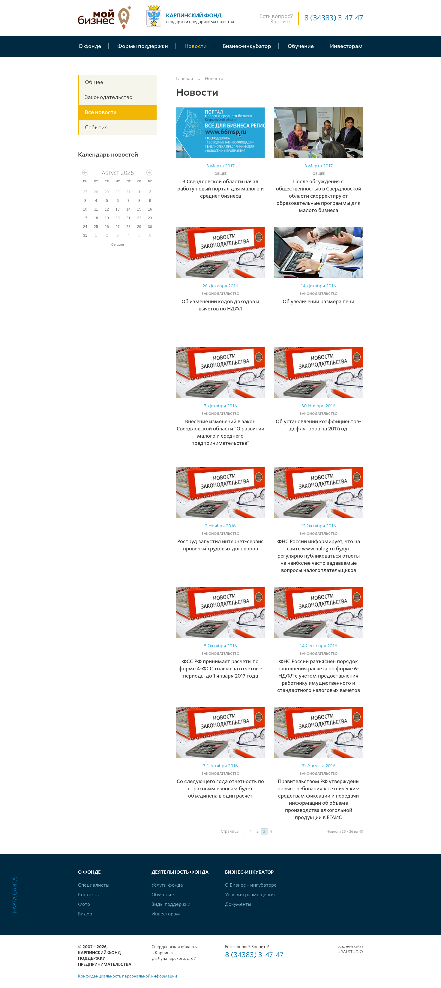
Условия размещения (250, 894)
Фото (84, 904)
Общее (94, 82)
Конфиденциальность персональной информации (127, 976)
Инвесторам (166, 914)
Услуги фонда (167, 885)
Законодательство (108, 97)
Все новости (101, 112)
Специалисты (93, 885)
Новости (214, 78)
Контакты (89, 894)
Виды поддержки (171, 904)
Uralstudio (350, 949)
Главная (184, 78)
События (96, 127)
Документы (238, 904)
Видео (85, 914)
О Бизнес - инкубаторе (251, 885)
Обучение (163, 894)
